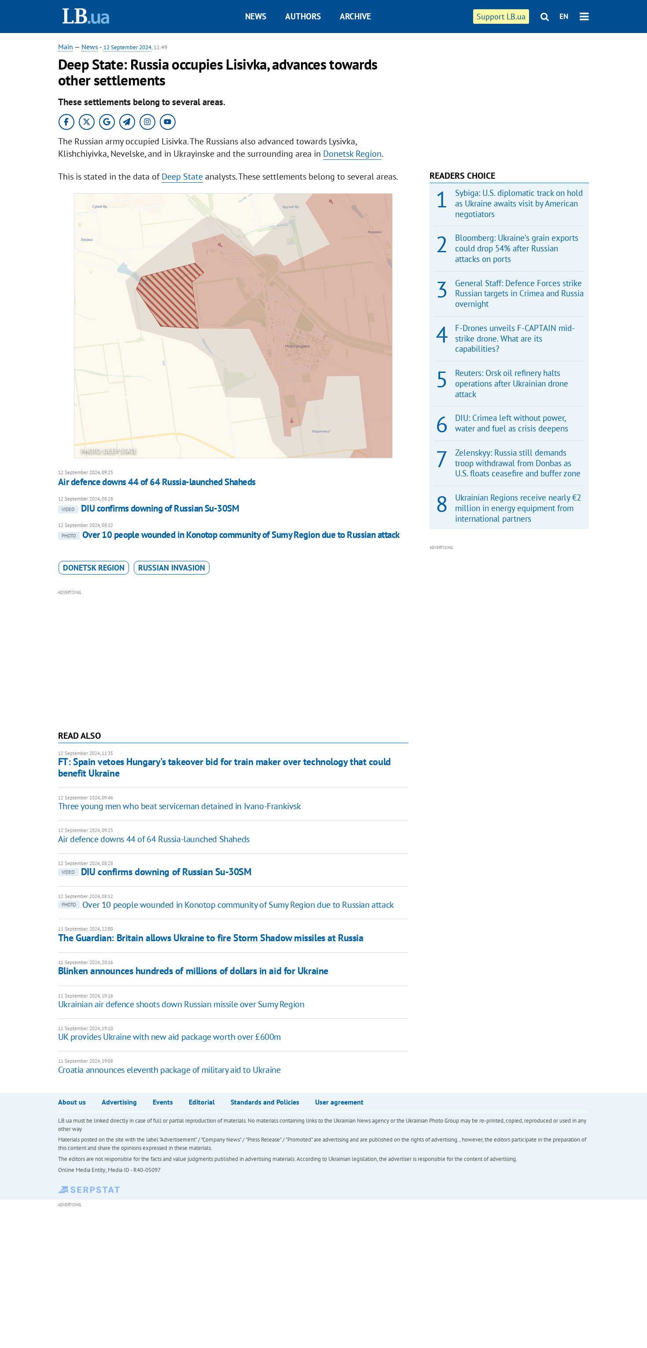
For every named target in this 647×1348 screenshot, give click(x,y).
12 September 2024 (127, 47)
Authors (303, 16)
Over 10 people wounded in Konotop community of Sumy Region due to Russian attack (231, 535)
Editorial (202, 1102)
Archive (355, 16)
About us (72, 1102)
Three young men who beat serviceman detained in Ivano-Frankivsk (179, 806)
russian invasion (171, 568)
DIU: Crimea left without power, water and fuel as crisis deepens (511, 423)
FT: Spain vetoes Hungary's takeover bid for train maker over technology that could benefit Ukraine (224, 767)
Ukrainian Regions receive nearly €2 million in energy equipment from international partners (518, 508)
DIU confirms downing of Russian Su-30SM (150, 508)
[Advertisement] (233, 659)
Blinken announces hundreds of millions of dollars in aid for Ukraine (193, 971)
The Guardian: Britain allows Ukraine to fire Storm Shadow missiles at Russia (211, 938)
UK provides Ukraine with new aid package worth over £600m (169, 1036)
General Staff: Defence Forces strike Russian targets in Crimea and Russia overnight (519, 293)
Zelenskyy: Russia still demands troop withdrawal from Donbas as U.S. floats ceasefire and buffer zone (518, 463)
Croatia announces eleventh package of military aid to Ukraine (169, 1069)
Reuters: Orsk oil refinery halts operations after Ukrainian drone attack (511, 383)
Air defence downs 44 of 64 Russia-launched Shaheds (157, 482)
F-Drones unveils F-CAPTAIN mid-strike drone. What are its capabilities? (515, 338)
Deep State (182, 176)
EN (563, 16)
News (255, 16)
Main (65, 46)
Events (163, 1102)
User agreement (339, 1102)
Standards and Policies (265, 1102)
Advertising (119, 1102)
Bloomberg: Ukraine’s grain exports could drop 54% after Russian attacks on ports (516, 248)
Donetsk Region (352, 153)
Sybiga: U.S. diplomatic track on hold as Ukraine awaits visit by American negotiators (519, 203)
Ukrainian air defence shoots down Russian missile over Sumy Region (181, 1004)
